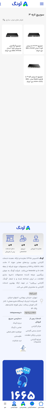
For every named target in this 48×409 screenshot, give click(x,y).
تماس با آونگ (16, 327)
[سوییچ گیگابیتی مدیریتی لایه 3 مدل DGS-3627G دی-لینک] (12, 35)
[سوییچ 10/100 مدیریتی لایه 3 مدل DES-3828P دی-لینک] (34, 35)
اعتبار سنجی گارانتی (33, 330)
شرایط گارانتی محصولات (36, 340)
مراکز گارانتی (36, 326)
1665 (23, 396)
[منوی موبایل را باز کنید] (41, 3)
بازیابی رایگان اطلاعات (33, 335)
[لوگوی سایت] (19, 3)
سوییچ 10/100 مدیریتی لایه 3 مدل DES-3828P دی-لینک (34, 48)
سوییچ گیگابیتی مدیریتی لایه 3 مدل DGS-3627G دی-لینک (13, 48)
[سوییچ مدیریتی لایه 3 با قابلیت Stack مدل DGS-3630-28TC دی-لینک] (34, 66)
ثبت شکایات (17, 340)
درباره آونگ (17, 323)
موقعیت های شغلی (14, 332)
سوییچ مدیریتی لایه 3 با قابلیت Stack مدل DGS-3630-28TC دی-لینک (34, 79)
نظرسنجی (18, 336)
